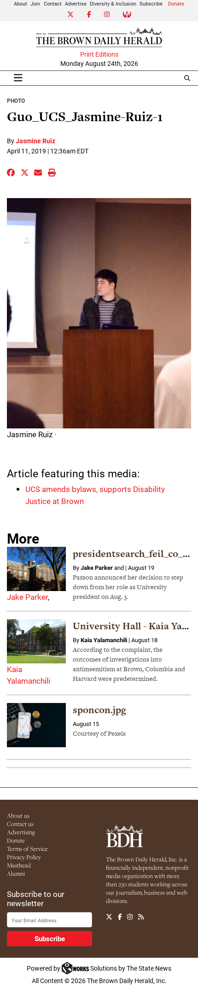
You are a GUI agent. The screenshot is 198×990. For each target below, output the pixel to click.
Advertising (21, 832)
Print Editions (99, 54)
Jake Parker (27, 597)
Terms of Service (27, 848)
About (20, 3)
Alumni (16, 873)
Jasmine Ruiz (35, 140)
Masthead (19, 865)
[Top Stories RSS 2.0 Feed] (141, 917)
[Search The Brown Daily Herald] (187, 78)
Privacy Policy (24, 857)
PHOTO (16, 100)
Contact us (20, 824)
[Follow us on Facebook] (120, 917)
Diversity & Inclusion (113, 3)
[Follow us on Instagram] (130, 917)
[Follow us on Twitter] (109, 917)
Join (35, 3)
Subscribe (151, 3)
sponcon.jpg (99, 709)
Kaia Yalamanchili (104, 640)
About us (18, 815)
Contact (53, 3)
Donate (176, 3)
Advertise (76, 3)
